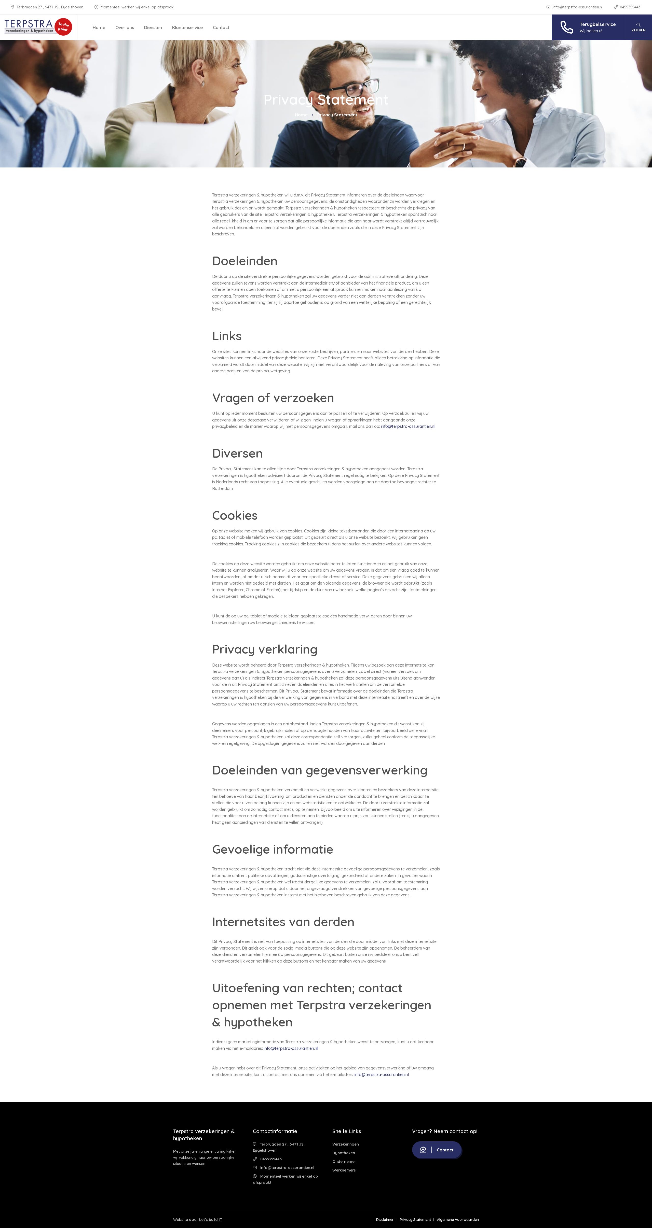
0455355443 (630, 7)
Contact (221, 27)
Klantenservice (187, 27)
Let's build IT (210, 1219)
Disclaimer (385, 1219)
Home (99, 27)
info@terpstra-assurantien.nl (578, 7)
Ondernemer (344, 1161)
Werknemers (344, 1170)
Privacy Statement (415, 1219)
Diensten (153, 27)
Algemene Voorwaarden (458, 1219)
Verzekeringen (345, 1144)
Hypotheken (343, 1152)
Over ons (124, 27)
